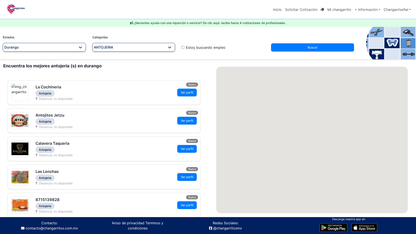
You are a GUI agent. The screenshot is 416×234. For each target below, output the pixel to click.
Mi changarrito (339, 9)
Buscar (312, 47)
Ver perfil (187, 92)
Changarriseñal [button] (396, 9)
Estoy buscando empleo (206, 47)
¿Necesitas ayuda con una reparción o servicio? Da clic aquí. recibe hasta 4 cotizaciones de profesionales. (210, 23)
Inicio (277, 9)
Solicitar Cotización (301, 9)
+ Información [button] (366, 9)
